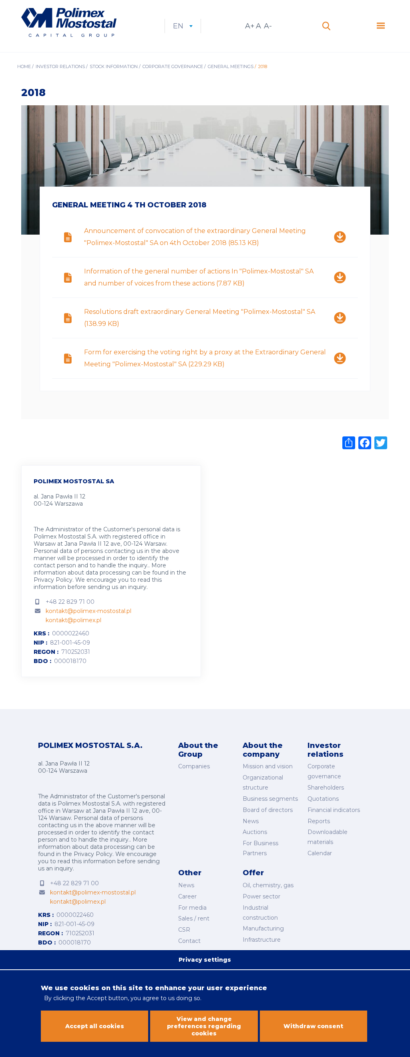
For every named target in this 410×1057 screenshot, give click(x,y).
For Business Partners (260, 848)
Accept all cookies (94, 1026)
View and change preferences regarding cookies (204, 1026)
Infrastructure (262, 939)
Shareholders (326, 787)
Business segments (270, 798)
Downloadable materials (328, 837)
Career (187, 896)
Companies (194, 766)
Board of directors (268, 810)
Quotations (323, 798)
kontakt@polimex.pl (73, 620)
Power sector (261, 896)
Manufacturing (263, 928)
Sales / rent (193, 918)
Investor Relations (60, 66)
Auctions (255, 832)
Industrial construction (260, 912)
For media (192, 907)
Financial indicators (334, 810)
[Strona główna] (69, 23)
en (183, 26)
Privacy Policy (53, 579)
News (251, 821)
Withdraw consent (313, 1026)
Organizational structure (263, 782)
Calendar (320, 853)
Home (24, 66)
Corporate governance (173, 66)
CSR (184, 929)
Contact (189, 940)
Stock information (114, 66)
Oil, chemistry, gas (268, 885)
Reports (319, 821)
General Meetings (230, 66)
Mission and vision (268, 766)
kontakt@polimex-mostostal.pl (88, 611)
